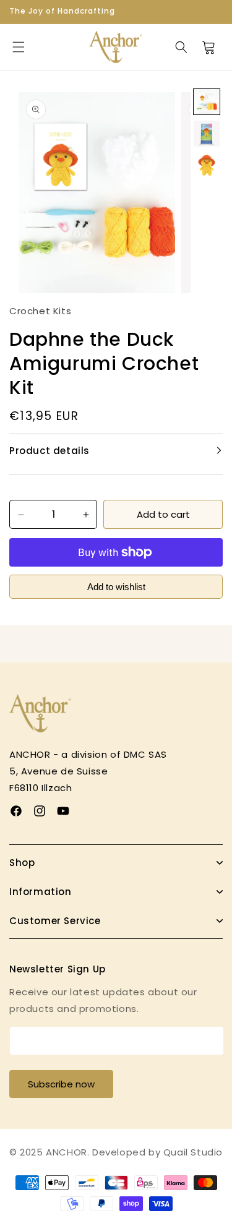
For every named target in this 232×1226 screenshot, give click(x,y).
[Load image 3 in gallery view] (207, 166)
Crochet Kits (40, 310)
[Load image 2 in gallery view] (207, 134)
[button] (18, 47)
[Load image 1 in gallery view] (207, 102)
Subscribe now (61, 1084)
